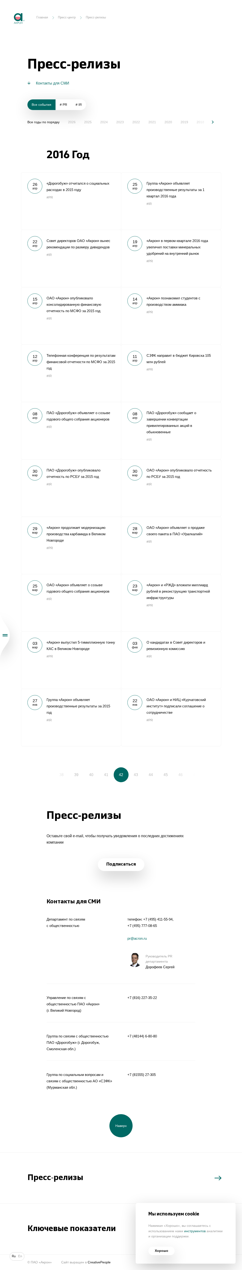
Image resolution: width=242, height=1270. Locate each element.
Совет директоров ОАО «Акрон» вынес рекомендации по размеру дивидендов (71, 258)
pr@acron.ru (137, 938)
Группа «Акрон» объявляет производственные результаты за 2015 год (71, 717)
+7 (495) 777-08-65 (142, 926)
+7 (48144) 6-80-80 (142, 1036)
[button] (209, 122)
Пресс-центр (67, 17)
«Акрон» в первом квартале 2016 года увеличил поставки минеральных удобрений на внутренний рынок (171, 258)
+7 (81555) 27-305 (141, 1075)
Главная (42, 17)
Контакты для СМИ (52, 83)
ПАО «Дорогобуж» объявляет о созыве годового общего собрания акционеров (71, 430)
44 (151, 775)
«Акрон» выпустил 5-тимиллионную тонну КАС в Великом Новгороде (71, 660)
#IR (149, 204)
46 (180, 775)
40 (91, 775)
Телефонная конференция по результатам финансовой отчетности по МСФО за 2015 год (71, 373)
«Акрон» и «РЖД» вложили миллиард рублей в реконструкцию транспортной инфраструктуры (171, 602)
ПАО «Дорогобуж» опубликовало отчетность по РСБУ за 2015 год (71, 488)
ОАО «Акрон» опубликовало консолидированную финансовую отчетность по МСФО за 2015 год (71, 315)
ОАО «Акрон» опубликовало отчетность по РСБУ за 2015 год (171, 488)
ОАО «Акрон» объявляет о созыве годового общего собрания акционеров (71, 602)
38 (61, 775)
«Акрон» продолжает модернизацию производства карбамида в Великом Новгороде (71, 545)
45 (166, 775)
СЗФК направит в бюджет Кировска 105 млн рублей (171, 373)
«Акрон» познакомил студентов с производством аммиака (171, 315)
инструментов (195, 1231)
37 (46, 775)
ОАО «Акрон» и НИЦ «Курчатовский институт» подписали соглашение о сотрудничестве (171, 717)
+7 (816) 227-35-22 (142, 998)
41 (106, 775)
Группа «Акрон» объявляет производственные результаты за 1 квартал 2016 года (171, 201)
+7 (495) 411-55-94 (158, 919)
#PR (50, 197)
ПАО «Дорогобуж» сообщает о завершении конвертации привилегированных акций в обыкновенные (171, 430)
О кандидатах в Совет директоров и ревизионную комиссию (171, 660)
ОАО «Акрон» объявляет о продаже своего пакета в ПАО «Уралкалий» (171, 545)
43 (136, 775)
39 (76, 775)
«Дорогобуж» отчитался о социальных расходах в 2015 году (71, 201)
